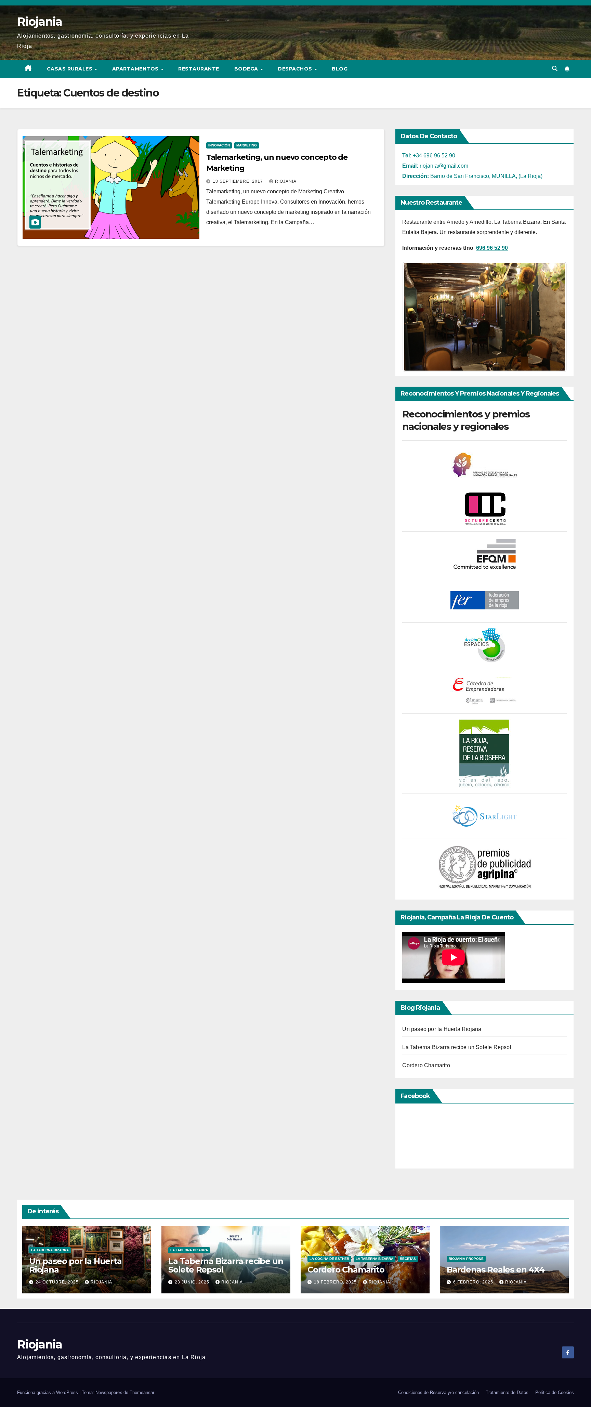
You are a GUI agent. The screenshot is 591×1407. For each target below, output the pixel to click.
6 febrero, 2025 (474, 1282)
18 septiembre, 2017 (238, 181)
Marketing (246, 145)
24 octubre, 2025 (58, 1282)
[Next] (552, 316)
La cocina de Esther (329, 1259)
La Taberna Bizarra (50, 1250)
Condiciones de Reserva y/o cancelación (438, 1392)
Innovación (219, 145)
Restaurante (198, 69)
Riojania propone (466, 1259)
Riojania (39, 21)
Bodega (247, 69)
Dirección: (415, 176)
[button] (554, 69)
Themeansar (142, 1392)
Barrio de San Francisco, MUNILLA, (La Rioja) (485, 176)
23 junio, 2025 (193, 1282)
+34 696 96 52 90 (428, 155)
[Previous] (416, 316)
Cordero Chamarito (426, 1065)
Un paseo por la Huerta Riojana (441, 1029)
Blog (339, 69)
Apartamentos (136, 69)
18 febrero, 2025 (336, 1282)
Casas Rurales (70, 69)
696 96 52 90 (492, 248)
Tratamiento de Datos (507, 1392)
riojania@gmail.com (435, 166)
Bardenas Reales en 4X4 (495, 1270)
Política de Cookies (554, 1392)
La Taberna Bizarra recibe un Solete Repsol (456, 1047)
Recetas (408, 1259)
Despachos (296, 69)
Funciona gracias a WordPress (48, 1392)
